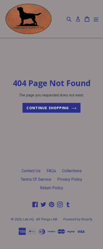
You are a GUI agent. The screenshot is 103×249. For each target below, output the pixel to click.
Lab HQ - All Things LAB (40, 219)
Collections (72, 170)
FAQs (51, 170)
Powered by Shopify (77, 219)
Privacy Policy (69, 179)
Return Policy (51, 187)
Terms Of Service (36, 179)
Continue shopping (47, 107)
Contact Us (31, 170)
